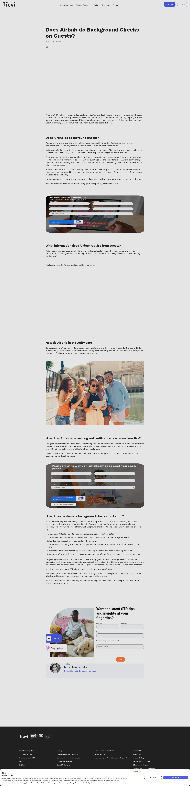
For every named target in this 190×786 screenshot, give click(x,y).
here (117, 780)
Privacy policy (137, 771)
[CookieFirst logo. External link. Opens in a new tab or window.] (4, 773)
